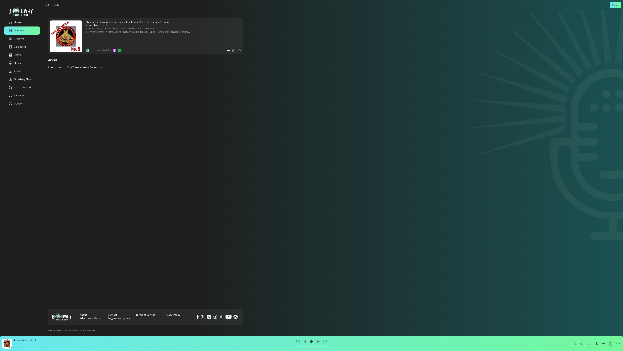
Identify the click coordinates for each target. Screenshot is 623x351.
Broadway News (23, 79)
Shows (17, 54)
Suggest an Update (119, 318)
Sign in (615, 5)
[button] (582, 343)
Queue (18, 103)
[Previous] (304, 341)
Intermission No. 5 (25, 340)
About (83, 314)
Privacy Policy (172, 314)
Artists (17, 71)
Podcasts (19, 30)
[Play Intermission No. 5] (88, 50)
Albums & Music (23, 87)
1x (575, 343)
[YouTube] (229, 317)
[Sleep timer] (596, 343)
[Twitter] (203, 317)
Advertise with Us (90, 318)
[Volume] (582, 343)
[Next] (318, 341)
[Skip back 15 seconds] (298, 341)
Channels (19, 38)
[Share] (611, 343)
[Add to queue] (589, 343)
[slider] (311, 347)
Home (17, 22)
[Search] (47, 5)
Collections (20, 46)
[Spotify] (235, 317)
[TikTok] (221, 317)
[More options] (603, 343)
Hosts (17, 63)
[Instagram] (209, 317)
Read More (150, 28)
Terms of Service (145, 314)
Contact (112, 314)
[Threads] (215, 317)
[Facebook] (198, 317)
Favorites (19, 95)
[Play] (311, 341)
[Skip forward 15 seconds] (325, 341)
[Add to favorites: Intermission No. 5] (618, 343)
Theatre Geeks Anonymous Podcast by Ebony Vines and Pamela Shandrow (147, 31)
